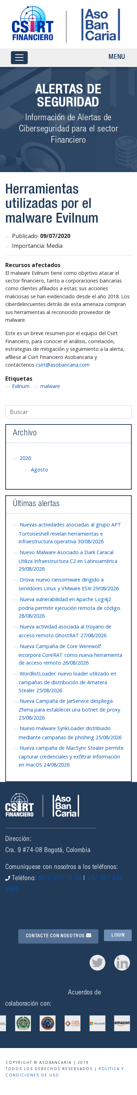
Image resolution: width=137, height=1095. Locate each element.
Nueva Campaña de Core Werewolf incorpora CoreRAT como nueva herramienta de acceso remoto (70, 654)
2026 (25, 458)
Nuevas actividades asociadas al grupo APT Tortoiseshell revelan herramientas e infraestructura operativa (70, 533)
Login (117, 935)
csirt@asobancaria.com (63, 364)
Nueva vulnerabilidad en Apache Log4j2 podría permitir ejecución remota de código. (70, 607)
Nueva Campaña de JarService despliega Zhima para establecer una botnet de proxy (69, 709)
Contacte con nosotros (56, 936)
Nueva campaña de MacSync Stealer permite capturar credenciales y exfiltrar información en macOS (71, 756)
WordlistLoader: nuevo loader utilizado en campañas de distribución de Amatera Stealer (67, 682)
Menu (117, 57)
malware (50, 386)
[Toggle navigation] (19, 57)
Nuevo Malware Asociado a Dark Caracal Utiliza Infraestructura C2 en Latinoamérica (68, 560)
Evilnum (21, 386)
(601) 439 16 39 (59, 878)
